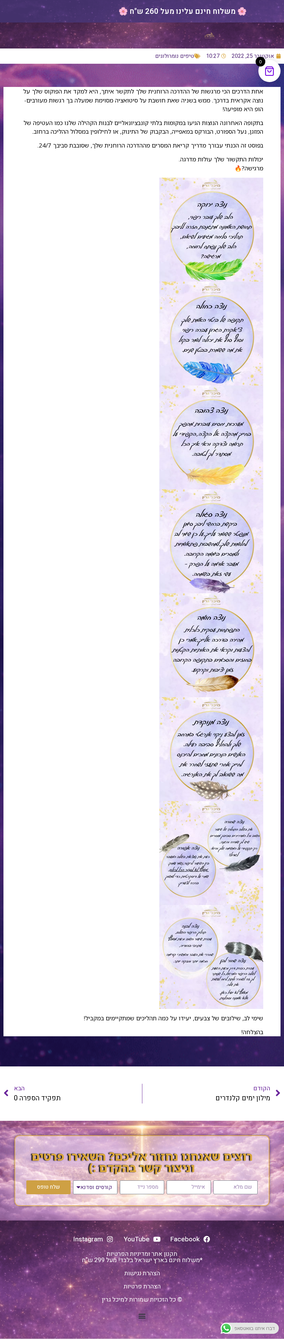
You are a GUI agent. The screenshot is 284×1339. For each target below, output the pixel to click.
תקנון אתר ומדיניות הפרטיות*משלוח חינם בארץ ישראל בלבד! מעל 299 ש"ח (142, 1257)
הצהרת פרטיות (142, 1286)
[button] (142, 1315)
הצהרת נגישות (142, 1273)
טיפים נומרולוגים (174, 56)
